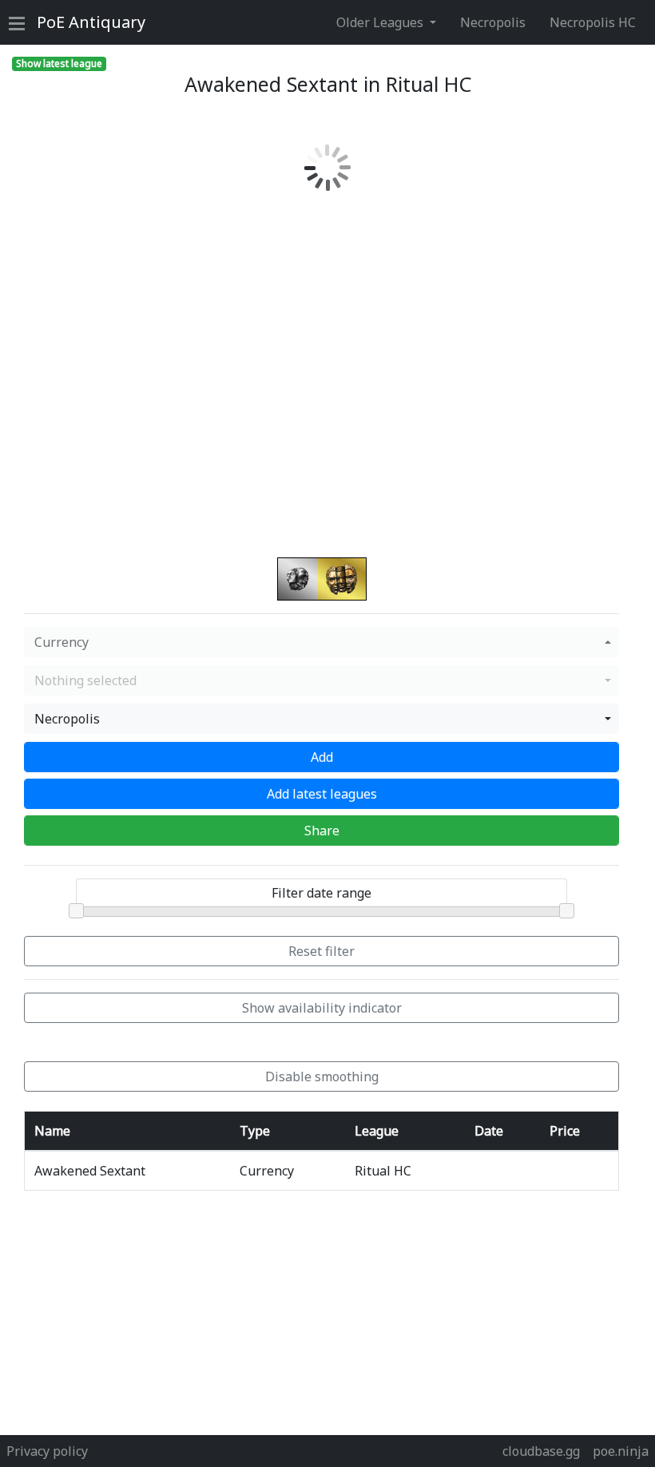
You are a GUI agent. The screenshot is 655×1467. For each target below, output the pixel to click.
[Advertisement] (333, 1315)
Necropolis (493, 22)
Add (322, 757)
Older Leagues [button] (381, 22)
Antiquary (91, 22)
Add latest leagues (322, 794)
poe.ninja (621, 1451)
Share (321, 830)
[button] (321, 642)
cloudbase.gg (541, 1451)
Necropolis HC (593, 22)
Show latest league (59, 63)
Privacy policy (47, 1451)
